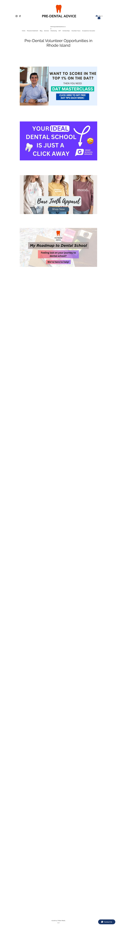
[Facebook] (20, 16)
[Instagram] (16, 16)
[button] (99, 17)
